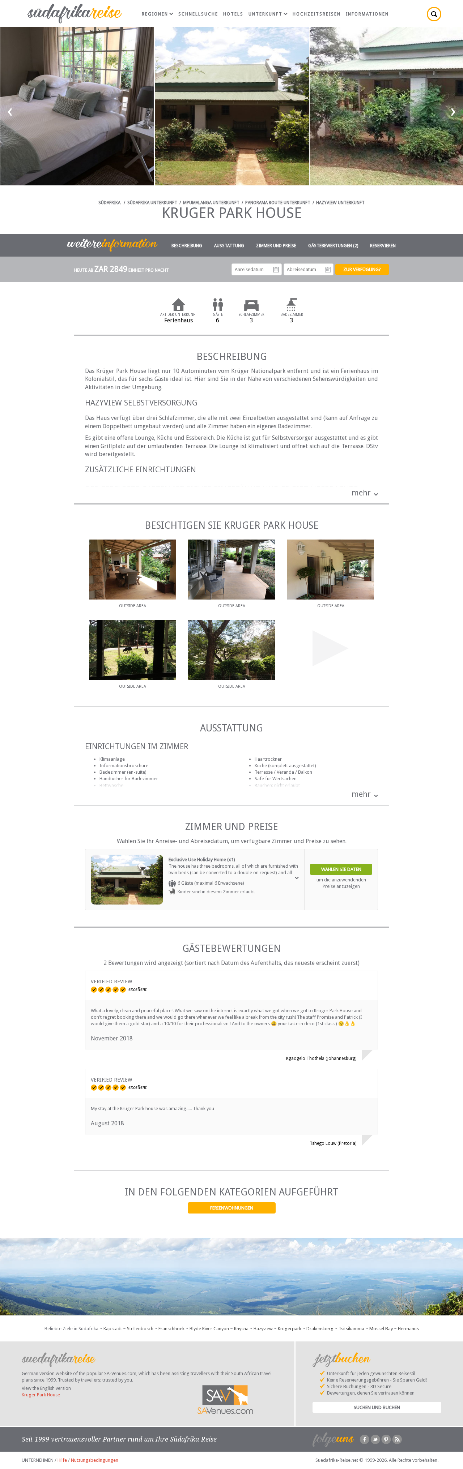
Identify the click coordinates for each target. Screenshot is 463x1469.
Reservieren (383, 245)
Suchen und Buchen (377, 1407)
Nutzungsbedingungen (94, 1460)
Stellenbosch (140, 1328)
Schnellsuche (198, 14)
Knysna (241, 1328)
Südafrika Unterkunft (152, 202)
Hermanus (408, 1328)
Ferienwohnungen (231, 1208)
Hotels (233, 14)
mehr (361, 493)
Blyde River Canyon (209, 1328)
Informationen (367, 14)
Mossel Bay (381, 1328)
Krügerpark (289, 1328)
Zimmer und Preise (276, 245)
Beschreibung (186, 245)
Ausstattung (229, 245)
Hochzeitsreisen (317, 14)
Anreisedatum (276, 269)
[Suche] (434, 14)
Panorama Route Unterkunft (277, 202)
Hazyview (263, 1328)
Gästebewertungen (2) (333, 245)
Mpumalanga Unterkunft (211, 202)
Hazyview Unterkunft (340, 202)
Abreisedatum (328, 269)
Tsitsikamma (351, 1328)
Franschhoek (171, 1328)
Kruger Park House (41, 1394)
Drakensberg (320, 1328)
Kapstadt (112, 1328)
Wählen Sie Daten (341, 869)
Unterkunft (266, 14)
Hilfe (62, 1460)
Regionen (155, 14)
